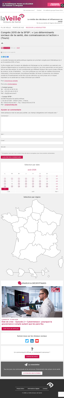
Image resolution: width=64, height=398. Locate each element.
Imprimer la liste (2, 43)
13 (25, 181)
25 (12, 186)
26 (19, 186)
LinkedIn (32, 341)
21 (33, 183)
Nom (2, 134)
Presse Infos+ (20, 388)
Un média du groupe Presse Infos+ (53, 10)
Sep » (56, 191)
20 (26, 183)
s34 (57, 183)
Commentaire (5, 115)
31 (5, 189)
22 (40, 183)
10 (5, 181)
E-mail (3, 140)
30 (47, 186)
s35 (57, 186)
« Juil (8, 191)
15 (39, 181)
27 (26, 186)
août (33, 191)
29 (40, 186)
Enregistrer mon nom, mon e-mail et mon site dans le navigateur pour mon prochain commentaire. (28, 153)
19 (18, 183)
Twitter (27, 341)
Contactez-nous (32, 356)
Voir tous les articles (11, 328)
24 (5, 186)
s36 (57, 189)
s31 (57, 176)
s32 (57, 178)
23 (47, 183)
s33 (57, 181)
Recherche (62, 5)
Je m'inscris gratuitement (32, 373)
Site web (3, 147)
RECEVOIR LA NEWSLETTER (36, 27)
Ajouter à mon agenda (8, 52)
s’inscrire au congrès (11, 81)
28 (33, 186)
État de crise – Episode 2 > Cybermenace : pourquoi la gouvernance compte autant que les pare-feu (27, 323)
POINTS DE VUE (18, 27)
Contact (39, 10)
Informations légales (33, 388)
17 (5, 183)
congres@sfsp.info (11, 104)
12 (18, 181)
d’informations (12, 84)
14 (33, 181)
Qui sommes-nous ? (29, 10)
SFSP (18, 48)
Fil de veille (6, 27)
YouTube (37, 341)
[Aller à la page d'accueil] (13, 18)
